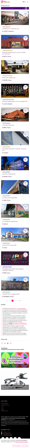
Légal (2, 409)
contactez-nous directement (20, 324)
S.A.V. (2, 407)
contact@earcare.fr (7, 433)
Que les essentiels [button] (16, 445)
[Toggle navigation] (27, 2)
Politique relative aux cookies (21, 441)
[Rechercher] (24, 8)
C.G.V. (2, 406)
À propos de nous (5, 405)
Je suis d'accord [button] (25, 445)
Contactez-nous (4, 410)
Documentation (4, 403)
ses (21, 308)
